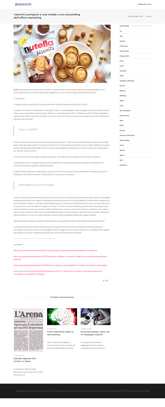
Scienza (122, 130)
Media (122, 101)
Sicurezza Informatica (127, 135)
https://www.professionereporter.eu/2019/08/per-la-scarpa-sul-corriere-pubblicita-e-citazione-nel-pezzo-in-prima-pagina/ (61, 265)
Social (122, 145)
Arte (121, 36)
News (149, 16)
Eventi (122, 66)
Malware (122, 91)
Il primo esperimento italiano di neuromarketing (60, 333)
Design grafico (124, 56)
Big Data (122, 41)
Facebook (123, 71)
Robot (122, 125)
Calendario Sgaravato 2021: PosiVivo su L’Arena (25, 359)
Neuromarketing (125, 110)
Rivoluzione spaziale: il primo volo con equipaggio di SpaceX (95, 333)
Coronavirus (124, 46)
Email (121, 61)
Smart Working (124, 140)
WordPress (123, 165)
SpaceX (122, 150)
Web (121, 160)
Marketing (123, 96)
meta (121, 106)
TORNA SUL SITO (144, 4)
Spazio (122, 155)
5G (121, 31)
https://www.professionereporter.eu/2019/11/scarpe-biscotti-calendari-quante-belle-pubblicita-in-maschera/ (55, 250)
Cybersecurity (124, 51)
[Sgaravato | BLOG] (23, 4)
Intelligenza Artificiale (127, 81)
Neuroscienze (124, 115)
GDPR (121, 76)
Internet (122, 86)
